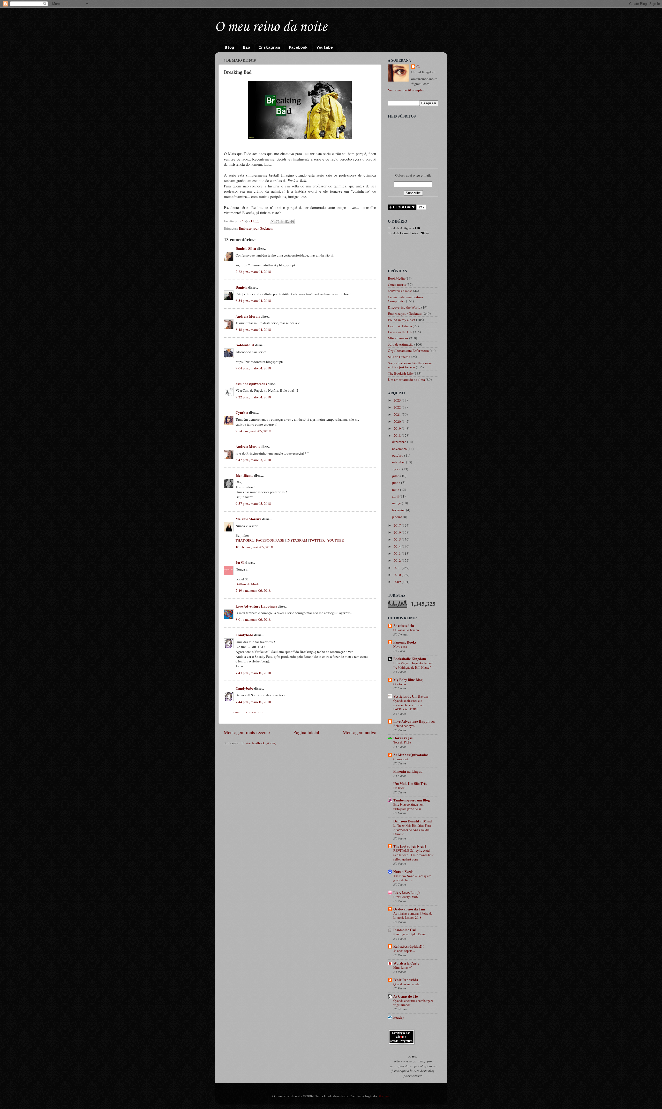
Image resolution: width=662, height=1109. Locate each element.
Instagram (269, 48)
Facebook (298, 48)
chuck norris (397, 284)
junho (396, 482)
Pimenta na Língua (408, 771)
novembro (400, 448)
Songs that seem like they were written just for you (410, 365)
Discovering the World (404, 307)
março (397, 503)
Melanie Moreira (248, 519)
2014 (398, 546)
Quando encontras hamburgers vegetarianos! (413, 1002)
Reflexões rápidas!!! (408, 946)
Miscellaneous (398, 338)
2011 (398, 567)
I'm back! (399, 787)
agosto (397, 469)
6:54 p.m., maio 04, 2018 (253, 300)
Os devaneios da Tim (409, 909)
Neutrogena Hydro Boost (409, 934)
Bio (246, 48)
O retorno (399, 684)
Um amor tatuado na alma (406, 379)
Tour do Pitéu (402, 742)
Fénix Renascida (405, 979)
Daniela (241, 287)
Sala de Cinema (399, 356)
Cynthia (242, 412)
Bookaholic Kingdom (409, 658)
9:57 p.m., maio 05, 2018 (253, 503)
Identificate (244, 475)
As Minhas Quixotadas (410, 754)
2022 (398, 407)
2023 (398, 400)
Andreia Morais (248, 316)
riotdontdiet (245, 345)
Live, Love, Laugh (406, 892)
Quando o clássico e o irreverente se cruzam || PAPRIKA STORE (408, 704)
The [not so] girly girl (409, 846)
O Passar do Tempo (406, 630)
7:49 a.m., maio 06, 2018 (253, 590)
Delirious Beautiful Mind (412, 821)
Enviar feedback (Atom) (259, 743)
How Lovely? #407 (405, 896)
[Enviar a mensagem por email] (272, 221)
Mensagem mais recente (247, 732)
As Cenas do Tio (405, 996)
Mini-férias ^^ (402, 967)
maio (396, 489)
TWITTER (317, 540)
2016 (398, 532)
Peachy (398, 1017)
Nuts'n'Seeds (403, 871)
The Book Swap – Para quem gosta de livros (412, 877)
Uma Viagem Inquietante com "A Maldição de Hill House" (413, 665)
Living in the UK (400, 332)
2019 (398, 428)
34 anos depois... (404, 950)
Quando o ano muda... (407, 984)
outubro (398, 455)
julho (396, 475)
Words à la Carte (406, 963)
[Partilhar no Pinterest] (292, 221)
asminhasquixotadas (251, 383)
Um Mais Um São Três (410, 783)
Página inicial (306, 732)
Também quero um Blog (411, 800)
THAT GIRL (245, 540)
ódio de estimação (400, 344)
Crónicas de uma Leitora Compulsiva (405, 299)
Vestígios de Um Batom (410, 696)
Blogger (383, 1096)
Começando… (402, 759)
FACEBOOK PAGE (270, 540)
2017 (398, 525)
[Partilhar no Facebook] (287, 221)
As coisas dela (403, 625)
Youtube (325, 48)
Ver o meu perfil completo (406, 90)
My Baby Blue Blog (408, 679)
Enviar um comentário (246, 712)
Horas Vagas (402, 738)
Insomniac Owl (404, 929)
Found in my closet (401, 319)
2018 (398, 435)
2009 (398, 581)
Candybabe (244, 635)
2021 (398, 414)
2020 (398, 421)
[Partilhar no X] (282, 221)
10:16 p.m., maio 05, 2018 (254, 547)
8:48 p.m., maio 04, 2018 (253, 329)
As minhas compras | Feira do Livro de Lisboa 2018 (412, 915)
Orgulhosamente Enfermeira (408, 350)
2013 (398, 553)
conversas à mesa (400, 290)
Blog (229, 48)
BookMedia (396, 278)
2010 (398, 574)
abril (396, 496)
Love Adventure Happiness (256, 606)
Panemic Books (404, 642)
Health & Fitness (400, 326)
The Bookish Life (400, 373)
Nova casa (400, 646)
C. (418, 66)
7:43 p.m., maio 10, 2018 (253, 672)
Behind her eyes (404, 725)
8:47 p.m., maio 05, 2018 (253, 459)
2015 (398, 539)
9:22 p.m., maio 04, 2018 (253, 397)
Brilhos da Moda (247, 584)
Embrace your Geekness (256, 228)
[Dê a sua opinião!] (277, 221)
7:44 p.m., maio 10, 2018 (253, 701)
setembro (399, 462)
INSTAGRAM (297, 540)
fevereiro (399, 510)
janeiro (397, 516)
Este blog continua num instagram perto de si (408, 806)
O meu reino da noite (271, 27)
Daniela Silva (246, 248)
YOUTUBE (335, 540)
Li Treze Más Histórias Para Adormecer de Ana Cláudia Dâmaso (412, 829)
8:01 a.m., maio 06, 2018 (253, 619)
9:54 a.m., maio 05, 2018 (253, 431)
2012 (398, 560)
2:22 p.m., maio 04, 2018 (253, 271)
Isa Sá (240, 562)
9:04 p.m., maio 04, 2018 (253, 368)
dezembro (399, 441)
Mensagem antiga (359, 732)
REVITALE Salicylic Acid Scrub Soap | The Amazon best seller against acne (413, 854)
